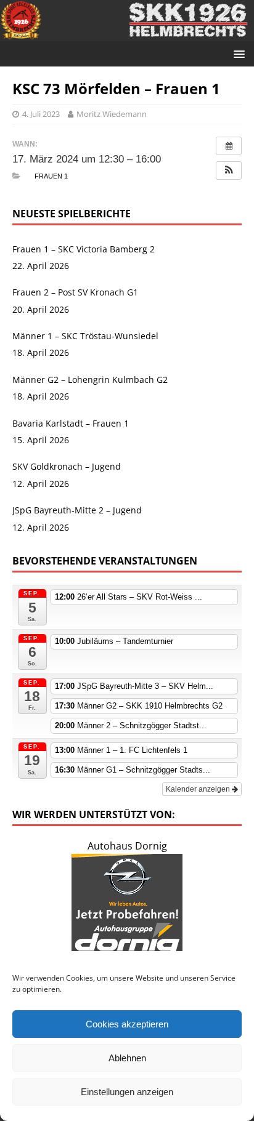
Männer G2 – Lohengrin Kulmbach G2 (90, 379)
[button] (228, 170)
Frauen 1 (51, 176)
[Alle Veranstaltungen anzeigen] (229, 146)
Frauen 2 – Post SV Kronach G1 (75, 292)
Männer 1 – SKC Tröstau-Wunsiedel (85, 336)
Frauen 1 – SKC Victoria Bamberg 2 (83, 249)
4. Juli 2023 (41, 113)
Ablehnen (127, 1058)
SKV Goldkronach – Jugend (66, 466)
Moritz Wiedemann (111, 113)
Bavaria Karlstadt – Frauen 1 (70, 423)
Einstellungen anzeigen (127, 1092)
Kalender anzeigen (199, 789)
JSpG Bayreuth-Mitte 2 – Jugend (77, 510)
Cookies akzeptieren (127, 1024)
